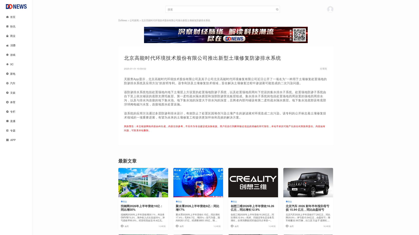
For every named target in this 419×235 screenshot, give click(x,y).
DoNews (122, 20)
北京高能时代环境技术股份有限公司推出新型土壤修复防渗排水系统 (175, 20)
